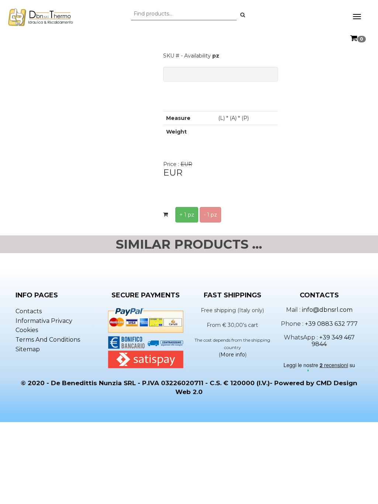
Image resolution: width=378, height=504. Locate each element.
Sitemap (28, 349)
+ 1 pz (186, 214)
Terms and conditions (48, 339)
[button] (243, 14)
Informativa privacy (44, 320)
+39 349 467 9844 (333, 341)
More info (232, 354)
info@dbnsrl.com (327, 309)
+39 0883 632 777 (331, 323)
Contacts (29, 311)
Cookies (27, 330)
